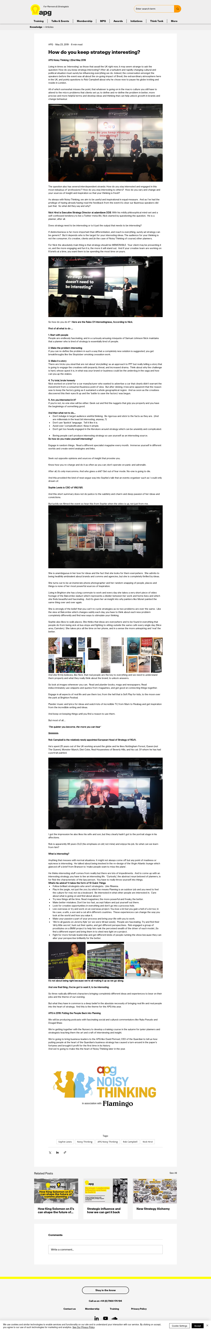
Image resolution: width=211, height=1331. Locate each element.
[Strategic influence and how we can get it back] (105, 1191)
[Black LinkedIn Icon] (96, 1318)
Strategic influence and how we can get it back (103, 1210)
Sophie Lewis (65, 1141)
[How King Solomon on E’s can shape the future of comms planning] (56, 1191)
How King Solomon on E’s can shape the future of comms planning (56, 1210)
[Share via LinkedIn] (57, 1152)
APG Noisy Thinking (108, 1141)
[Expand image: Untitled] (144, 960)
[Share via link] (64, 1152)
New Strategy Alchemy (153, 1208)
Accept (197, 1325)
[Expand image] (66, 654)
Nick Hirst (148, 1141)
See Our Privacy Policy (83, 1327)
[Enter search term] (177, 8)
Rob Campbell (130, 1141)
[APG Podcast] (114, 1318)
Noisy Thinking (84, 1141)
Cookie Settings (179, 1325)
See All (173, 1173)
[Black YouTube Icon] (105, 1318)
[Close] (207, 1326)
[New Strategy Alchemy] (155, 1191)
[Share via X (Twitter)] (49, 1152)
